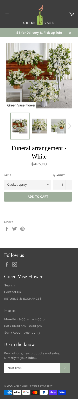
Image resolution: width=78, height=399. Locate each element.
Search (9, 285)
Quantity (59, 175)
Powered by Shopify (40, 385)
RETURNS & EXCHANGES (23, 298)
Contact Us (12, 292)
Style (7, 175)
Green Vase (21, 385)
